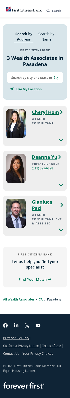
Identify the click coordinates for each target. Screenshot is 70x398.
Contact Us (11, 353)
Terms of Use (51, 346)
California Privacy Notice (21, 346)
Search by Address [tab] (23, 36)
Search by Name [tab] (46, 36)
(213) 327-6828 (42, 168)
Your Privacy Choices (38, 353)
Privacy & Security (16, 338)
